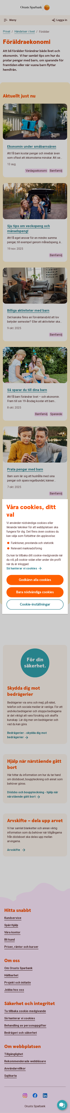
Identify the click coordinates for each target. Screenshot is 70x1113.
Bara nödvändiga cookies (35, 592)
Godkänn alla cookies (35, 580)
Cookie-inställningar (35, 604)
